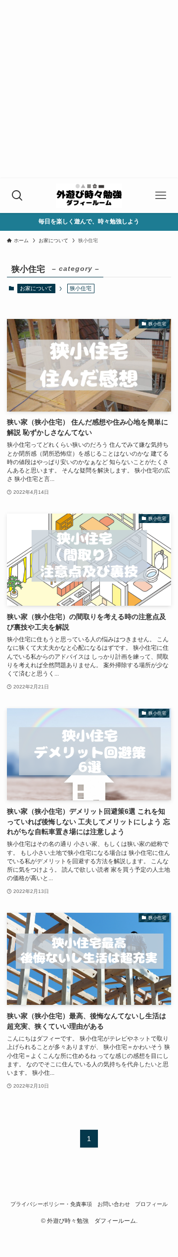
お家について (36, 288)
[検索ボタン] (17, 195)
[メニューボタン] (160, 195)
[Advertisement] (89, 89)
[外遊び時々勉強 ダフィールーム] (89, 195)
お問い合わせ (113, 1204)
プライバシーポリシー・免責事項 (51, 1204)
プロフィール (151, 1204)
